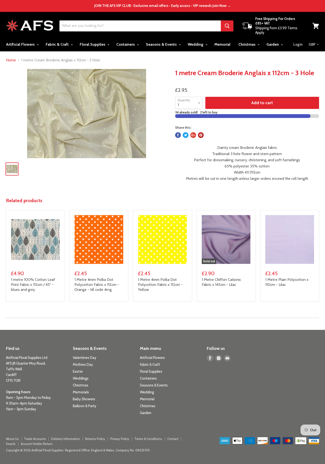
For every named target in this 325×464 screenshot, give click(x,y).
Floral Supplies (93, 44)
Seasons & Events (162, 44)
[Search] (227, 25)
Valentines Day (84, 358)
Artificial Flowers (21, 44)
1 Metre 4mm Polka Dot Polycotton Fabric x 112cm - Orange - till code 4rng (96, 284)
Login (298, 44)
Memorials (81, 392)
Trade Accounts (35, 439)
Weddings (81, 378)
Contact (172, 439)
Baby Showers (84, 399)
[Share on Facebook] (178, 135)
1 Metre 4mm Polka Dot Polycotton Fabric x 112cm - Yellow (160, 284)
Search (10, 444)
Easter (78, 371)
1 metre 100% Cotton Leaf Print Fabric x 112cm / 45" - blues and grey (33, 284)
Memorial (222, 44)
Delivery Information (65, 439)
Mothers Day (83, 364)
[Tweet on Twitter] (185, 135)
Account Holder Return (37, 444)
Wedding (196, 44)
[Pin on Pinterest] (201, 135)
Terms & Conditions (148, 439)
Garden (273, 44)
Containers (126, 44)
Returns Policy (95, 439)
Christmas (247, 44)
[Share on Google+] (193, 135)
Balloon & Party (84, 406)
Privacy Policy (119, 439)
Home (11, 60)
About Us (12, 439)
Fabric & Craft (58, 44)
